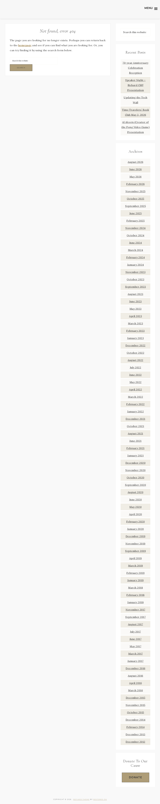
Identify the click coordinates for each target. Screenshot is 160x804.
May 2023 (136, 308)
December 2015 (135, 697)
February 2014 (135, 727)
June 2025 (135, 213)
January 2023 (135, 338)
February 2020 (135, 521)
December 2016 (135, 668)
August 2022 (135, 360)
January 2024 (135, 264)
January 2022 (135, 411)
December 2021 (135, 418)
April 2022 (135, 389)
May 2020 (135, 506)
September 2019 (135, 550)
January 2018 (135, 602)
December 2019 (135, 536)
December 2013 (135, 734)
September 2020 (135, 484)
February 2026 (135, 184)
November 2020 (135, 470)
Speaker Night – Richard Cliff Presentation (135, 85)
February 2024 (135, 257)
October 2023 (135, 279)
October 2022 (135, 352)
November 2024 (135, 228)
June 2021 (135, 440)
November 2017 (135, 609)
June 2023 (135, 301)
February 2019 (135, 572)
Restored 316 (100, 799)
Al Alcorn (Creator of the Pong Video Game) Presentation (135, 127)
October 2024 (135, 235)
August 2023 (135, 294)
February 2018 (135, 594)
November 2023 (135, 272)
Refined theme (81, 799)
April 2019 (135, 558)
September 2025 (135, 206)
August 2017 (135, 624)
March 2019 (135, 565)
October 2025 (135, 198)
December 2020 (135, 462)
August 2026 (135, 161)
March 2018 (135, 587)
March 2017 (135, 653)
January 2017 (136, 661)
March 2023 (135, 323)
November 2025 (135, 191)
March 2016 (135, 690)
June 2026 (135, 169)
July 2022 (135, 367)
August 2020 (135, 492)
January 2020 (135, 528)
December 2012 (135, 741)
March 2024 (135, 250)
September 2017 (135, 616)
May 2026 (136, 176)
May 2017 (135, 646)
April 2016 (135, 683)
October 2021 (135, 426)
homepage (25, 45)
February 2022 (135, 404)
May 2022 (136, 382)
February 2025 (135, 220)
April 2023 (135, 316)
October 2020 (135, 477)
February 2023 (135, 330)
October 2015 (135, 712)
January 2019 (135, 580)
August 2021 (135, 433)
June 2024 (135, 242)
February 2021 (135, 448)
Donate (135, 777)
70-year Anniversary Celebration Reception (135, 67)
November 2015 (135, 705)
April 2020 (135, 514)
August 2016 (135, 675)
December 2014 (135, 719)
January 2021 (135, 455)
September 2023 (135, 286)
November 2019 (135, 543)
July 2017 (135, 631)
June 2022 (135, 374)
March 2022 (135, 396)
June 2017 (136, 639)
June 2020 (135, 499)
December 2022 (135, 345)
